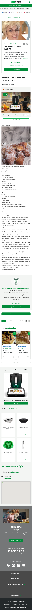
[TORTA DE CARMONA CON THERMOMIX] (23, 339)
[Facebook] (8, 565)
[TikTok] (23, 565)
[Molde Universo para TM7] (8, 445)
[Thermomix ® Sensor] (23, 445)
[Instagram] (18, 565)
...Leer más (25, 58)
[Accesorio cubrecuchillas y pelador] (8, 419)
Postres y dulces (7, 346)
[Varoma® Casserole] (23, 419)
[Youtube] (13, 565)
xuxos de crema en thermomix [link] (24, 8)
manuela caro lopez (6, 8)
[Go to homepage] (16, 2)
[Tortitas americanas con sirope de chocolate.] (9, 339)
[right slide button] (29, 362)
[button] (29, 2)
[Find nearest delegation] (2, 2)
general (13, 8)
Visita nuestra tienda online (15, 5)
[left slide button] (2, 362)
